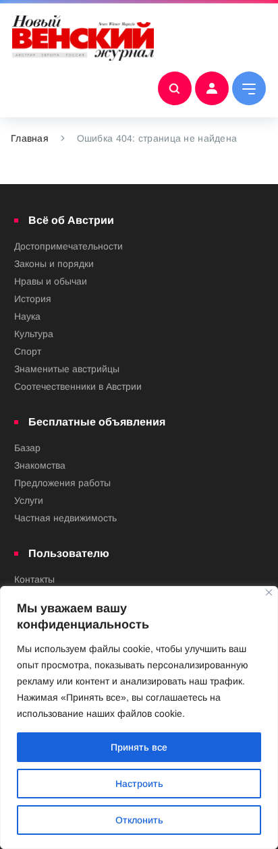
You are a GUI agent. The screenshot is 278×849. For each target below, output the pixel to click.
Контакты (34, 579)
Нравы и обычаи (50, 281)
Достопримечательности (68, 246)
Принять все (139, 747)
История (32, 298)
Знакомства (39, 465)
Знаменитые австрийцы (66, 368)
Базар (27, 447)
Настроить (139, 783)
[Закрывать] (269, 592)
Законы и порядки (54, 263)
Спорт (27, 351)
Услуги (28, 500)
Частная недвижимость (65, 518)
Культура (33, 333)
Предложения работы (62, 482)
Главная (30, 138)
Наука (27, 316)
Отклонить (139, 820)
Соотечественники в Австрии (78, 386)
